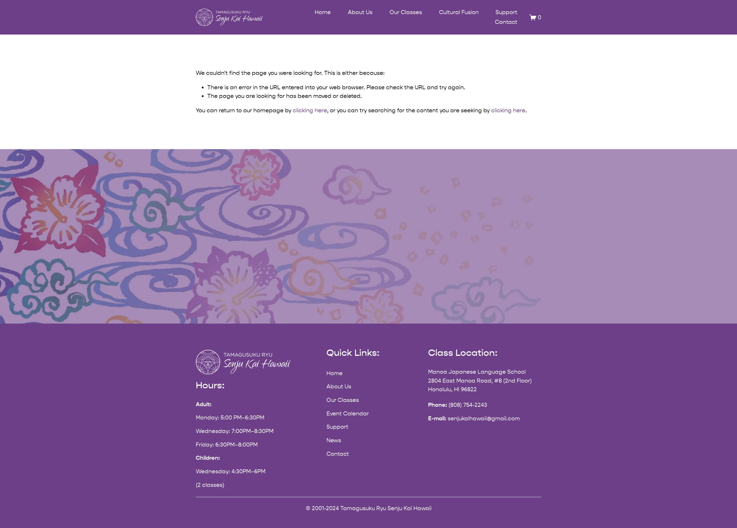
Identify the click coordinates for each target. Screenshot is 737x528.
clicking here (310, 110)
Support (506, 12)
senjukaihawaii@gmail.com (484, 418)
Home (323, 12)
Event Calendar (347, 413)
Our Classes (342, 400)
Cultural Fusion (459, 12)
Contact (506, 22)
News (333, 440)
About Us (338, 386)
